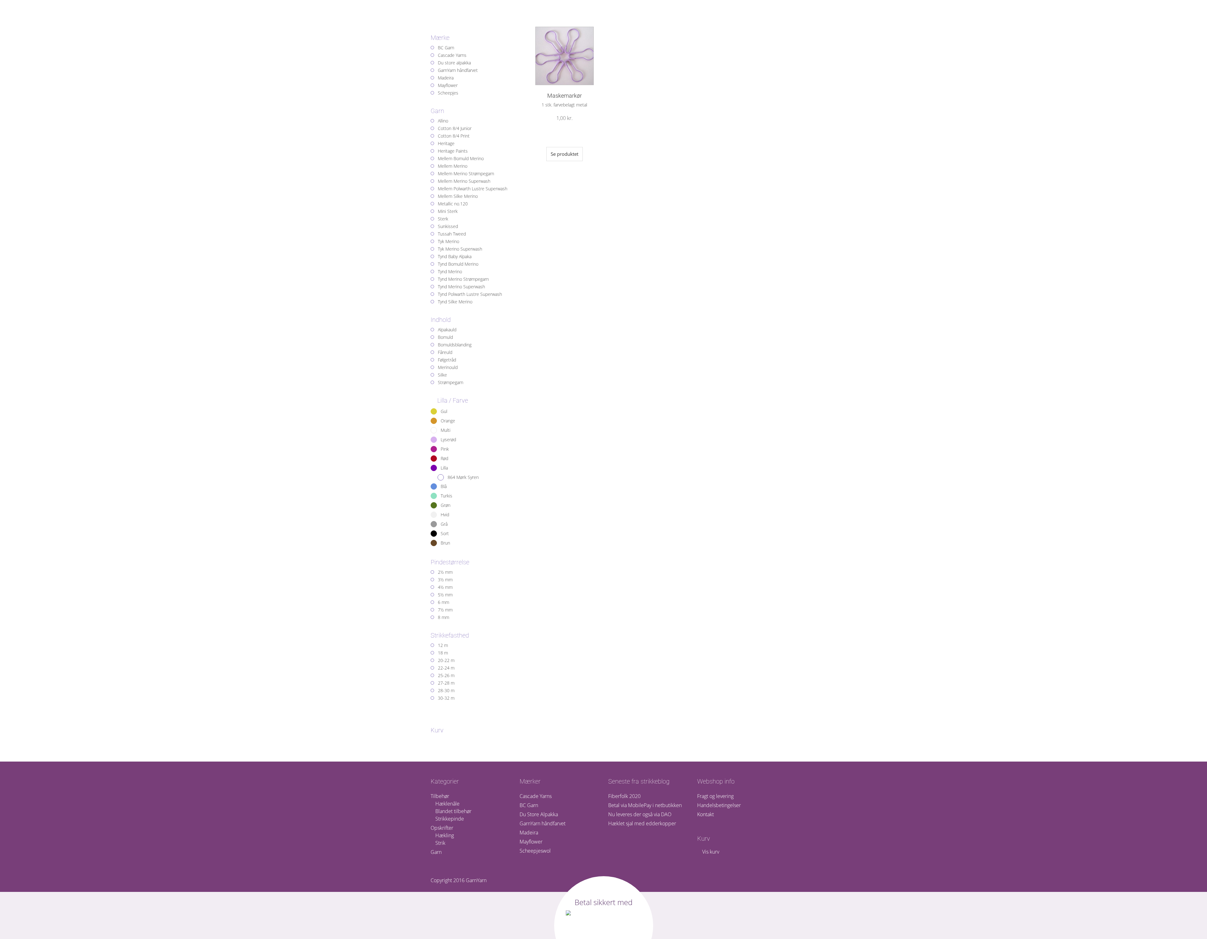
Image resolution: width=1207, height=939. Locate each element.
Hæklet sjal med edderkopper (642, 823)
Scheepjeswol (535, 850)
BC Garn (529, 805)
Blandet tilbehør (453, 811)
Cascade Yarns (536, 796)
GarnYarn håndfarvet (542, 823)
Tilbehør (440, 796)
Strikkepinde (449, 818)
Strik (440, 842)
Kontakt (705, 814)
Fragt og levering (715, 796)
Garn (436, 852)
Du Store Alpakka (539, 814)
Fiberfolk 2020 (624, 796)
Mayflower (531, 841)
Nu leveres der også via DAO (639, 814)
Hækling (444, 835)
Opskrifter (442, 827)
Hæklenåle (447, 803)
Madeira (529, 832)
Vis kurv (710, 851)
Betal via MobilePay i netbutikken (645, 805)
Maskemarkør (564, 95)
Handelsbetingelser (719, 805)
